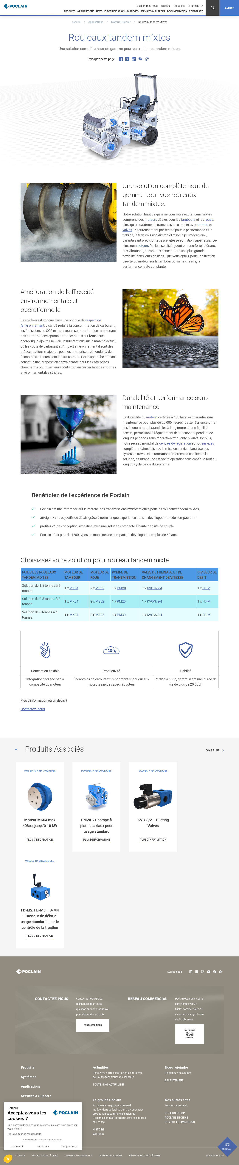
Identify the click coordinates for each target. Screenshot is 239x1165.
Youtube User (209, 972)
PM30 (121, 614)
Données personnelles (78, 1155)
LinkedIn (191, 972)
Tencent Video (221, 972)
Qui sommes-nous (147, 5)
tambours (188, 219)
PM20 (121, 601)
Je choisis (43, 1146)
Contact (227, 1148)
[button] (7, 1158)
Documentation (177, 11)
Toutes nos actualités (108, 1084)
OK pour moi (69, 1146)
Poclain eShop (175, 1113)
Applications (85, 11)
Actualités (179, 5)
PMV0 (121, 588)
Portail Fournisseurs (180, 1122)
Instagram (203, 972)
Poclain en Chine (176, 1117)
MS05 (99, 614)
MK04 (73, 588)
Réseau (165, 5)
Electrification (114, 11)
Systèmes (132, 11)
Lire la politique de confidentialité (24, 1134)
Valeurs (98, 1134)
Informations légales (45, 1155)
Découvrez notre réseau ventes (189, 1034)
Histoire (98, 1129)
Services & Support (152, 11)
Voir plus (212, 750)
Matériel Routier (121, 22)
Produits (69, 11)
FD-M (206, 588)
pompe (203, 224)
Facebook (197, 972)
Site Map (20, 1155)
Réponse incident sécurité (144, 1155)
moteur (151, 417)
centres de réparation (175, 443)
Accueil (76, 22)
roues (209, 219)
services (208, 443)
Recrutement (174, 1080)
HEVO (99, 11)
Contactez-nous (93, 1025)
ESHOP (229, 8)
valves (127, 230)
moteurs (151, 219)
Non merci (17, 1146)
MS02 (99, 588)
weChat (215, 972)
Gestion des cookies (110, 1155)
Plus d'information (40, 807)
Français (194, 5)
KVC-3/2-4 (154, 588)
